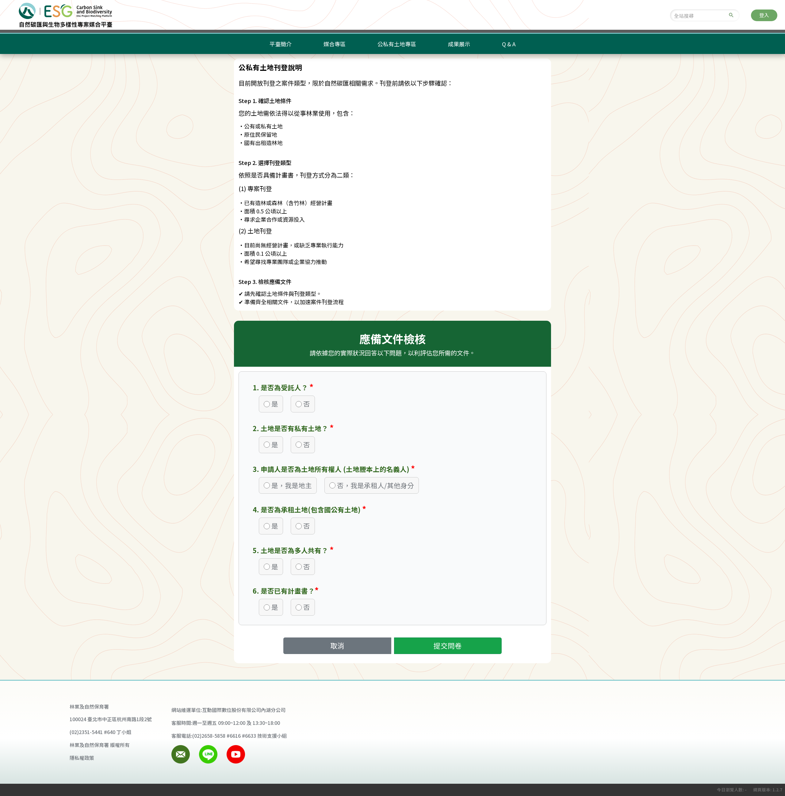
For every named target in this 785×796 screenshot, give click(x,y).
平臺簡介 (281, 44)
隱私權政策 (82, 757)
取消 (337, 646)
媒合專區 (335, 44)
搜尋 (731, 15)
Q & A (508, 44)
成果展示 (459, 44)
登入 (764, 15)
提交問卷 (448, 646)
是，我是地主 (291, 485)
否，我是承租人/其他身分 (375, 485)
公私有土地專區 (396, 44)
